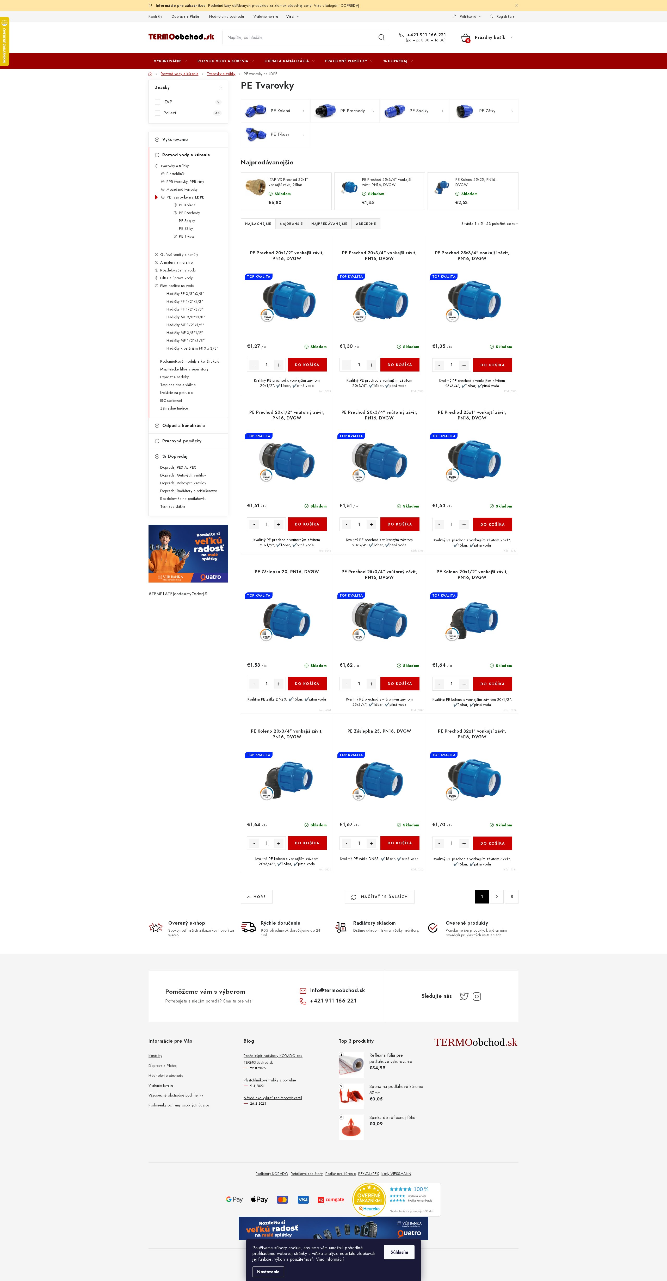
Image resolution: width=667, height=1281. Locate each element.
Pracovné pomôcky (181, 441)
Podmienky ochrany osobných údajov (179, 1105)
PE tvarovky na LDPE (185, 197)
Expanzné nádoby (174, 377)
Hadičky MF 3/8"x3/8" (185, 317)
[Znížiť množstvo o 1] (254, 365)
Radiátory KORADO (272, 1173)
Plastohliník (175, 173)
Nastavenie (268, 1272)
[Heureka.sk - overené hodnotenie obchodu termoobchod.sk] (396, 1199)
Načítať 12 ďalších (384, 896)
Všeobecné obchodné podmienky (176, 1095)
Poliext (191, 113)
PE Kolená (187, 205)
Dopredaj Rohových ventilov (183, 483)
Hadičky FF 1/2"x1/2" (184, 301)
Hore (260, 896)
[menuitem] (170, 61)
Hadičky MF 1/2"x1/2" (185, 324)
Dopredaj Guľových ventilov (183, 475)
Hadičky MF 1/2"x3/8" (185, 340)
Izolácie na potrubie (176, 392)
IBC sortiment (171, 400)
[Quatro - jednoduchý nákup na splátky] (188, 554)
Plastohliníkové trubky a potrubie (270, 1080)
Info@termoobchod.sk (337, 990)
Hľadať (381, 37)
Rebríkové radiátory (307, 1173)
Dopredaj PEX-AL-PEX (178, 467)
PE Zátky (186, 228)
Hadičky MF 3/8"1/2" (184, 332)
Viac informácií (330, 1259)
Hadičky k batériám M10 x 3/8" (192, 348)
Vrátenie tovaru (266, 16)
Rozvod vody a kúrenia (186, 155)
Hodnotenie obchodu (226, 16)
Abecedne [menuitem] (366, 223)
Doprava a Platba (186, 16)
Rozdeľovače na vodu (178, 270)
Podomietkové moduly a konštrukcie (189, 361)
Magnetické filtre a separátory (184, 369)
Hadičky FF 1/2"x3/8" (185, 309)
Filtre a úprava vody (176, 278)
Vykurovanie (175, 140)
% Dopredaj (174, 456)
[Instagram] (477, 996)
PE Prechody (189, 212)
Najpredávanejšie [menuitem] (329, 223)
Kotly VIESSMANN (396, 1173)
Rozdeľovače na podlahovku (183, 498)
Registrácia (506, 16)
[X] (464, 996)
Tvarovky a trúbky (174, 166)
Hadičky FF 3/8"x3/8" (185, 293)
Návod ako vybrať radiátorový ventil (273, 1097)
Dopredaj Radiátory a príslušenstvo (188, 490)
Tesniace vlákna (173, 506)
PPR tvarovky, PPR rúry (185, 181)
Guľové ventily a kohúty (179, 254)
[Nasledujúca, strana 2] (497, 896)
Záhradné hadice (174, 408)
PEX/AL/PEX (368, 1173)
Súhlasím (399, 1252)
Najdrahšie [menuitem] (291, 223)
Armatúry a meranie (176, 262)
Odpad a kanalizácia (183, 426)
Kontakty (155, 16)
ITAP (191, 102)
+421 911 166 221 (426, 35)
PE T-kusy (187, 236)
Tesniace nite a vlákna (178, 384)
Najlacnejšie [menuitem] (258, 223)
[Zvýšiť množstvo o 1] (278, 365)
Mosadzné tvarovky (182, 189)
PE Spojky (187, 220)
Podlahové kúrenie (340, 1173)
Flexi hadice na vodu (177, 285)
